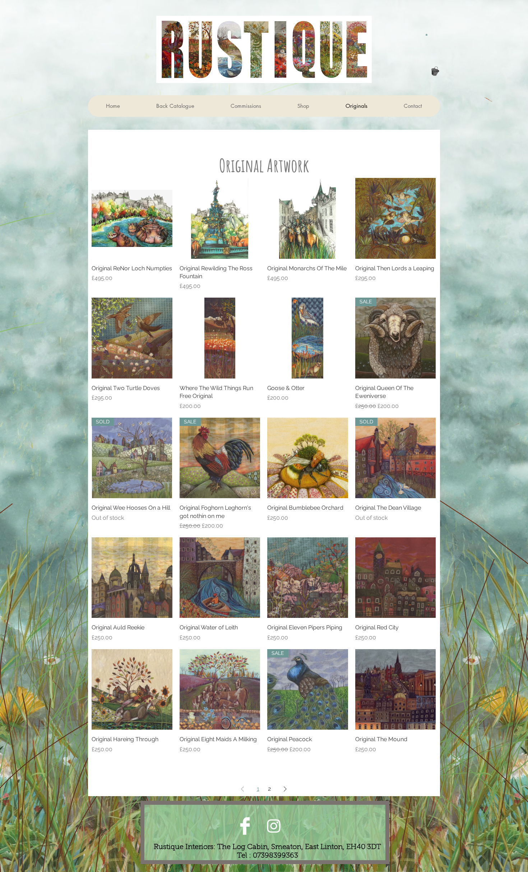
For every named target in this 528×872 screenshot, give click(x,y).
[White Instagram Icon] (274, 826)
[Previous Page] (242, 789)
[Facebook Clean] (245, 826)
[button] (426, 34)
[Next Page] (285, 789)
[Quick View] (132, 218)
